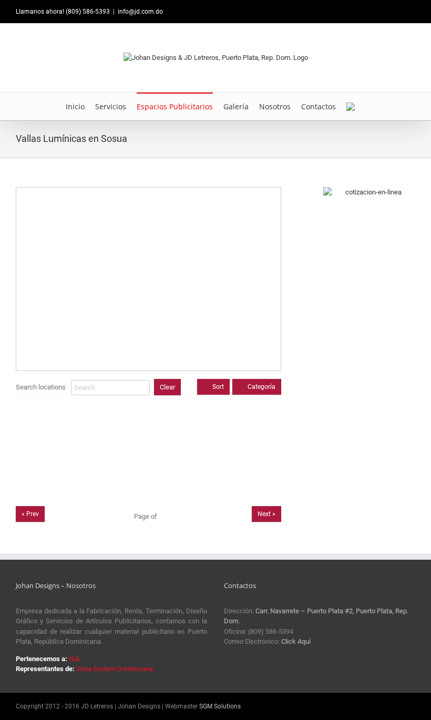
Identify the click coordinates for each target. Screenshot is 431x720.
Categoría (261, 386)
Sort (218, 386)
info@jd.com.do (140, 11)
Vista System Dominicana (114, 669)
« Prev (30, 514)
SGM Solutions (220, 706)
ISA (74, 659)
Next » (266, 514)
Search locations (41, 387)
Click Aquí (296, 641)
